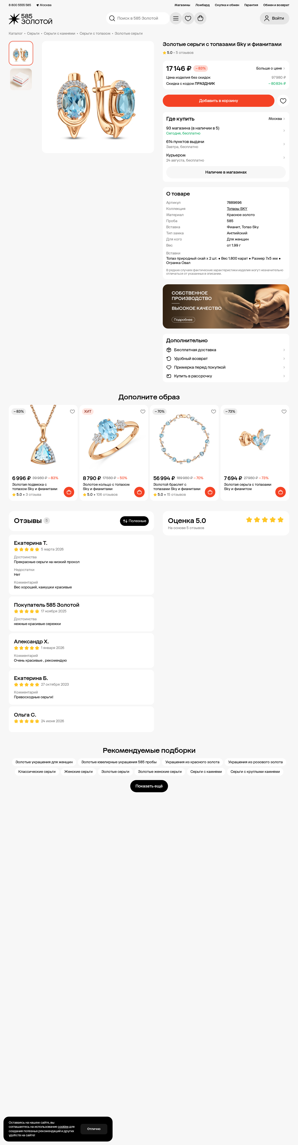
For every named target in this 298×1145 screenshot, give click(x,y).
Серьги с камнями (59, 33)
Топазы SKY (237, 209)
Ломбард (202, 5)
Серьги (33, 33)
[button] (226, 131)
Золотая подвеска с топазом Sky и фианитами (34, 486)
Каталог (16, 33)
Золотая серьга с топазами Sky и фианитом (247, 486)
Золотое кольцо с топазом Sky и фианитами (106, 486)
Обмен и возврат (276, 5)
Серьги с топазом (95, 33)
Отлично (94, 1129)
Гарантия (251, 5)
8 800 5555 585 (20, 5)
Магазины (182, 5)
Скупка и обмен (227, 5)
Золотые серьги (129, 33)
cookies (63, 1127)
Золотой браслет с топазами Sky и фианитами (176, 486)
